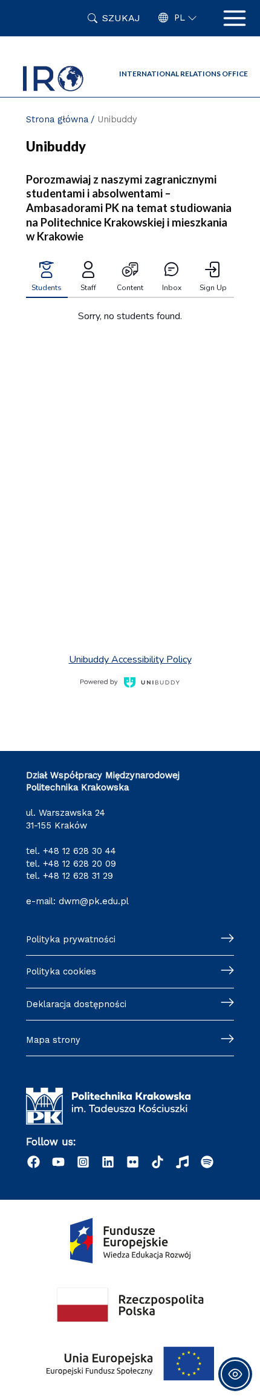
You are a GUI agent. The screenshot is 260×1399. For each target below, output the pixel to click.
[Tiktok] (157, 1161)
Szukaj (121, 18)
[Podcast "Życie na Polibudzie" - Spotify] (207, 1161)
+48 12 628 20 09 (79, 863)
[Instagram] (83, 1161)
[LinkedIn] (107, 1161)
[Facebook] (33, 1161)
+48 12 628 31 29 (78, 875)
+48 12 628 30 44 (79, 850)
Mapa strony (53, 1039)
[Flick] (132, 1161)
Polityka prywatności (70, 939)
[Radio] (182, 1161)
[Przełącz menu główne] (234, 18)
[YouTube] (58, 1161)
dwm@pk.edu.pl (94, 901)
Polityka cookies (61, 971)
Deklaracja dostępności (76, 1004)
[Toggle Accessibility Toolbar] (235, 1374)
